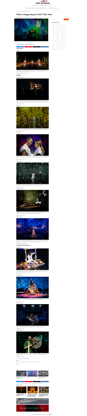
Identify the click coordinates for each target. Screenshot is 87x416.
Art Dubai (54, 26)
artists (64, 30)
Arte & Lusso (42, 2)
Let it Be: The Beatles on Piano (20, 188)
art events (61, 26)
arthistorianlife (62, 28)
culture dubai (26, 383)
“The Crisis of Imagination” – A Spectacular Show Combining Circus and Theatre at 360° (20, 377)
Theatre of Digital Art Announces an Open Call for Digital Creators (42, 377)
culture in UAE (31, 383)
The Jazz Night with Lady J (19, 161)
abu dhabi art (54, 24)
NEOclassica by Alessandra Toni (20, 77)
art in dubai (54, 30)
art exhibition (65, 26)
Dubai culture (39, 383)
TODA (42, 383)
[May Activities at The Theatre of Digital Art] (32, 373)
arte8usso (57, 26)
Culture (18, 383)
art (57, 24)
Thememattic (50, 414)
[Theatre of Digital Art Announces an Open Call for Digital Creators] (43, 373)
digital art (35, 383)
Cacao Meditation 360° (19, 275)
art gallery (54, 28)
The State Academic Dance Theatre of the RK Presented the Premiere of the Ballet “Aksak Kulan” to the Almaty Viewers (44, 395)
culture (22, 383)
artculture (64, 24)
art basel (61, 24)
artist (61, 30)
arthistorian (58, 28)
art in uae (58, 30)
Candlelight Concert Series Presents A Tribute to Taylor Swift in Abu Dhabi (21, 395)
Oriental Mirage (18, 105)
